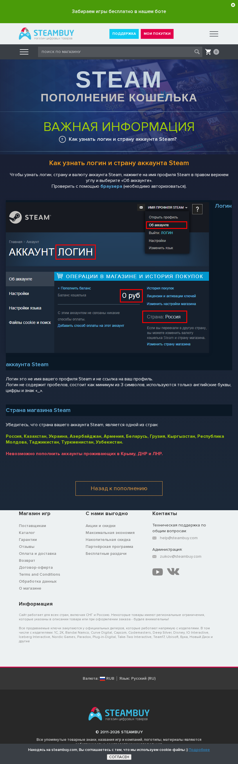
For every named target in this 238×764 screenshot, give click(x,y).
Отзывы (26, 546)
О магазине (30, 588)
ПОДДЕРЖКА (124, 34)
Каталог (27, 532)
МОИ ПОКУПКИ (157, 34)
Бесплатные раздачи (106, 553)
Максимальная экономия (110, 532)
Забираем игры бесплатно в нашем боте (119, 11)
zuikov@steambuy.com (180, 556)
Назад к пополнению (119, 488)
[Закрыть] (233, 5)
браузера (111, 186)
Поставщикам (32, 525)
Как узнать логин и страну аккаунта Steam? (122, 139)
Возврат (27, 560)
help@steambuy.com (179, 537)
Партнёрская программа (109, 546)
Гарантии (28, 539)
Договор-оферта (36, 567)
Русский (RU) (143, 678)
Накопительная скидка (108, 539)
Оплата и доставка (37, 553)
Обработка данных (38, 581)
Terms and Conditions (39, 574)
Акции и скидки (101, 525)
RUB (110, 678)
